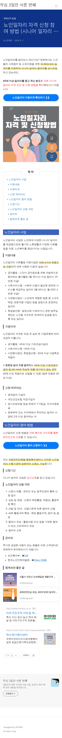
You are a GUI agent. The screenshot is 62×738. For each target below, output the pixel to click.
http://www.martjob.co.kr (18, 608)
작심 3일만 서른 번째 (15, 680)
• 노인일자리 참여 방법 (19, 199)
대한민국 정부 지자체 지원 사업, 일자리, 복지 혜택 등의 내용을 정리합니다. (24, 686)
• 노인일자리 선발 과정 (20, 209)
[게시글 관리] (16, 655)
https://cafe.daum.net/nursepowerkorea (26, 630)
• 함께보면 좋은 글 (18, 218)
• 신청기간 (14, 204)
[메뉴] (56, 6)
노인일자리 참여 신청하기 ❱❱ (31, 445)
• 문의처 (12, 213)
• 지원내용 (14, 184)
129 (26, 555)
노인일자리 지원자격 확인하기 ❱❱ (31, 97)
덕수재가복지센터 (17, 634)
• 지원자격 (14, 189)
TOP (56, 728)
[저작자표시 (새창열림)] (33, 655)
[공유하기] (12, 655)
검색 (49, 6)
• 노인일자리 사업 (16, 179)
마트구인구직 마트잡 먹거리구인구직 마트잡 (21, 613)
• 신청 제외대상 (16, 194)
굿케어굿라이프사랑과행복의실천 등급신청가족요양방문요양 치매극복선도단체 (21, 640)
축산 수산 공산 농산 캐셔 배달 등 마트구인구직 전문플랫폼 (21, 619)
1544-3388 (40, 560)
